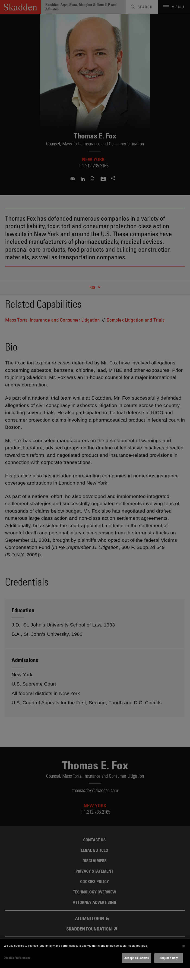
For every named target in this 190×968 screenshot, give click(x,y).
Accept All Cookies (136, 958)
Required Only (169, 958)
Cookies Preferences (17, 957)
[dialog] (95, 953)
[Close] (183, 946)
